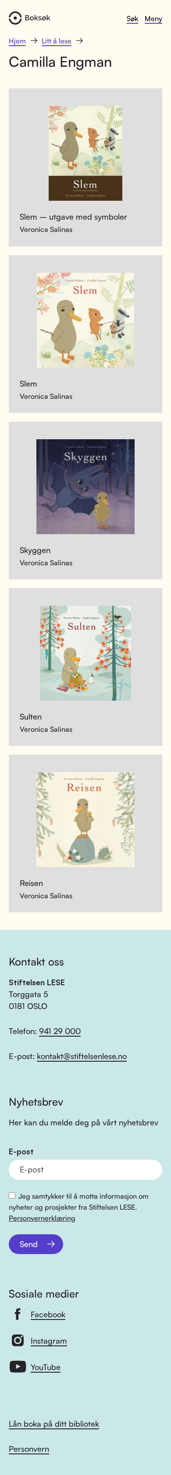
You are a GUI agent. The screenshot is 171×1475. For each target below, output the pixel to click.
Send (29, 1244)
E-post (21, 1151)
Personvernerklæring (42, 1218)
